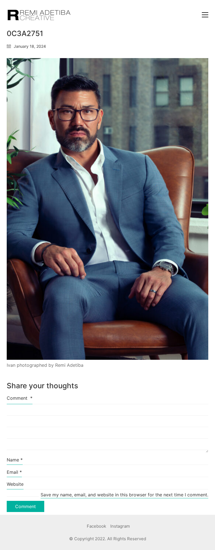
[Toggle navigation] (205, 15)
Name (15, 460)
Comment (19, 398)
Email (14, 472)
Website (15, 484)
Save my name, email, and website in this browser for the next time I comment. (124, 494)
